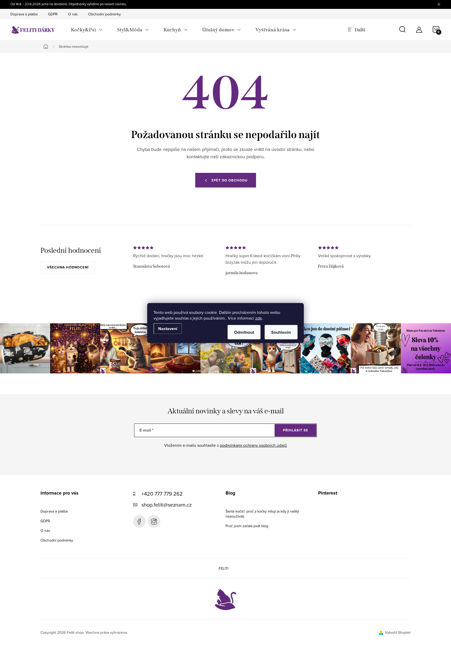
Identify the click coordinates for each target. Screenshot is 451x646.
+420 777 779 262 (162, 493)
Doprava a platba (24, 14)
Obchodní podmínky (104, 14)
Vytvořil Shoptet (398, 632)
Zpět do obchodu (229, 180)
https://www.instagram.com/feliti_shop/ (154, 521)
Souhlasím (281, 332)
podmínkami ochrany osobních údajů (253, 445)
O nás (73, 14)
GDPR (53, 14)
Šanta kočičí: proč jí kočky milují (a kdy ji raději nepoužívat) (262, 514)
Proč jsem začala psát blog (246, 525)
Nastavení (167, 329)
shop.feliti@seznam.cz (166, 504)
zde (258, 318)
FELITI (223, 568)
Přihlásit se (295, 430)
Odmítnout (244, 332)
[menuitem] (87, 29)
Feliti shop (139, 521)
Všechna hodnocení (68, 267)
